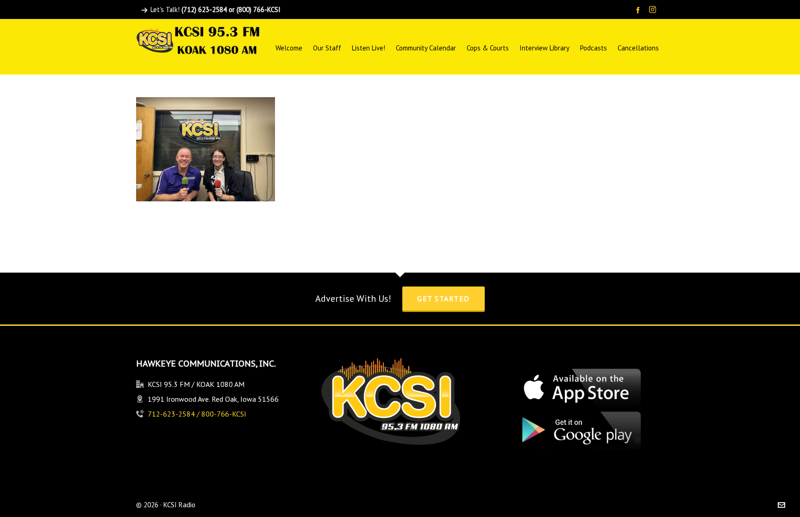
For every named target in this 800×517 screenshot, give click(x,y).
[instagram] (654, 10)
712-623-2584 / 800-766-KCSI (197, 413)
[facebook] (639, 9)
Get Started (443, 298)
